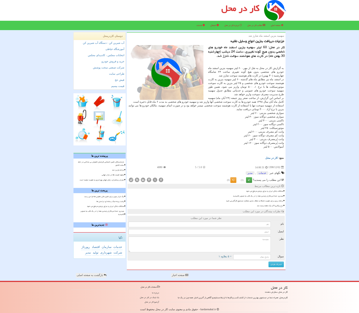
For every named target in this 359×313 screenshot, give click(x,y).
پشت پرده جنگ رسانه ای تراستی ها (110, 201)
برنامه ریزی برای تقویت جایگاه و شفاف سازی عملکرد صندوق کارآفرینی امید (254, 201)
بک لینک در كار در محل (149, 297)
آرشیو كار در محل (152, 302)
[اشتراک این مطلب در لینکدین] (143, 179)
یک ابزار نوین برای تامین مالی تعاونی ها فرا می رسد (104, 196)
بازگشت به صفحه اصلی (90, 275)
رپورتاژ (86, 246)
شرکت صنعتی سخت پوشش (108, 67)
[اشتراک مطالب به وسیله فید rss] (137, 179)
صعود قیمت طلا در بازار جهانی (113, 175)
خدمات (200, 25)
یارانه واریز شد (118, 170)
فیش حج (119, 80)
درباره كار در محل (232, 25)
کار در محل (240, 8)
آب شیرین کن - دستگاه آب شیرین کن (103, 43)
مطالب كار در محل (255, 25)
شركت (117, 252)
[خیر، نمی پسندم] (233, 180)
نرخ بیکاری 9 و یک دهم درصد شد (270, 206)
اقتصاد (96, 246)
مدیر (250, 173)
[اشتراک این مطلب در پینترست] (149, 179)
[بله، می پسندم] (249, 180)
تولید (95, 252)
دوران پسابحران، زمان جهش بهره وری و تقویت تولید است (102, 180)
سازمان (106, 246)
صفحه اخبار (178, 275)
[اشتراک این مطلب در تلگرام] (131, 179)
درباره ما (155, 293)
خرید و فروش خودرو (113, 61)
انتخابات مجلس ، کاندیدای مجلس (106, 55)
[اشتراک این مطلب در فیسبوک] (161, 179)
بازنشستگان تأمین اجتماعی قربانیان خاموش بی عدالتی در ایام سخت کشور (101, 163)
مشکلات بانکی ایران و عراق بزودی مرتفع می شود (264, 191)
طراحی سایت (116, 73)
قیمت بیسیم (117, 86)
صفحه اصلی (276, 25)
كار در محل (271, 157)
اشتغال (213, 25)
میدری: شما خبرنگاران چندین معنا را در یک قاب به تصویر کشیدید (258, 196)
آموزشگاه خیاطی (114, 49)
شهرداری (106, 252)
